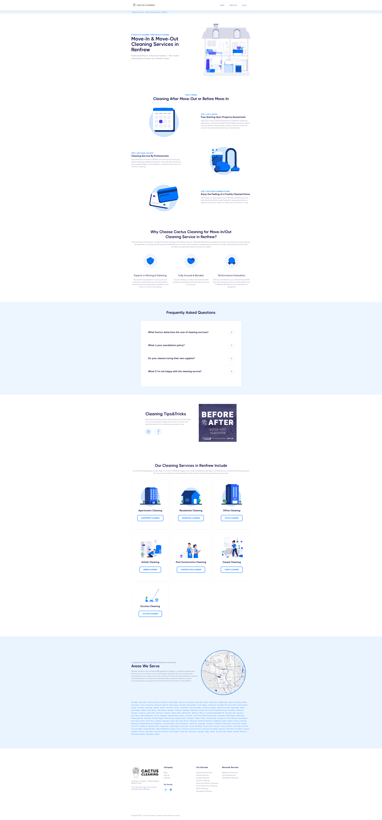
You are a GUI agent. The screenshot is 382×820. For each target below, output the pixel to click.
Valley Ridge (235, 707)
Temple (162, 707)
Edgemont (222, 729)
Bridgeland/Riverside (146, 723)
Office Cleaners (232, 518)
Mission (203, 718)
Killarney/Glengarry (147, 715)
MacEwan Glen (212, 715)
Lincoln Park (189, 715)
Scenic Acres (135, 705)
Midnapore (190, 718)
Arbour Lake (175, 721)
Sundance (140, 707)
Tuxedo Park (184, 707)
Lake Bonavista (173, 715)
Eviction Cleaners (150, 614)
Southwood (212, 705)
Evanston (246, 729)
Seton (143, 705)
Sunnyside (148, 707)
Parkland (236, 731)
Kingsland (163, 715)
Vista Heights (135, 710)
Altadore (159, 721)
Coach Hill (134, 726)
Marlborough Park (137, 718)
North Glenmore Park (138, 721)
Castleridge (201, 723)
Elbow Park (230, 729)
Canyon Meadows (182, 723)
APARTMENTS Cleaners (150, 518)
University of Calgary (209, 707)
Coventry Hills (207, 726)
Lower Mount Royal (200, 715)
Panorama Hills (221, 731)
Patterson (243, 731)
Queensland (143, 702)
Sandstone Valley (241, 702)
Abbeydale (166, 721)
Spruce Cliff (232, 705)
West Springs (161, 710)
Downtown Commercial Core (191, 729)
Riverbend (165, 702)
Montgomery (221, 718)
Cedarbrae (210, 723)
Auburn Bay (193, 721)
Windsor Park (203, 710)
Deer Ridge (237, 726)
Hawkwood (159, 713)
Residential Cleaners (191, 518)
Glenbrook (239, 710)
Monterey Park (211, 718)
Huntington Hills (230, 713)
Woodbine (232, 710)
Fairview (141, 731)
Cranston (216, 726)
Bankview (209, 721)
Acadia (157, 734)
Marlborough (240, 715)
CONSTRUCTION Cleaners (191, 570)
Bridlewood (158, 723)
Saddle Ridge (222, 702)
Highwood (195, 713)
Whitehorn (178, 710)
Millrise (197, 718)
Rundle (205, 702)
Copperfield (164, 726)
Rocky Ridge (174, 702)
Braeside (244, 721)
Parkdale (229, 731)
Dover (179, 729)
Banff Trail (201, 721)
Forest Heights (174, 731)
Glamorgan (193, 731)
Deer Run (245, 726)
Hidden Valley (176, 713)
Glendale (134, 713)
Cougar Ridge (173, 726)
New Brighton (243, 718)
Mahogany (221, 715)
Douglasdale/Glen (149, 729)
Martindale (147, 718)
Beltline (230, 721)
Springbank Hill (222, 705)
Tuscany (176, 707)
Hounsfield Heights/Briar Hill (215, 713)
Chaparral (218, 723)
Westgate (170, 710)
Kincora (156, 715)
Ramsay (150, 702)
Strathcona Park (242, 705)
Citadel (244, 723)
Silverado (182, 705)
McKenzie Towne (180, 718)
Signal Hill (165, 705)
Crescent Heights (226, 726)
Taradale (156, 707)
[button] (233, 5)
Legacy (181, 715)
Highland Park (186, 713)
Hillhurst (202, 713)
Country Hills (183, 726)
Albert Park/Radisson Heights (166, 729)
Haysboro (167, 713)
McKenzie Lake (169, 718)
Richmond (157, 702)
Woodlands (150, 734)
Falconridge (149, 731)
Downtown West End (161, 731)
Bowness (237, 721)
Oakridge (201, 731)
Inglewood (239, 713)
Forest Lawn (184, 731)
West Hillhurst (151, 710)
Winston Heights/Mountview (218, 710)
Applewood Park (153, 726)
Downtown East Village (210, 729)
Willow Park (194, 710)
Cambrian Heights (169, 723)
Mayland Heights (158, 718)
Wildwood (186, 710)
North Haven (150, 721)
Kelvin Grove (135, 715)
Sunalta (133, 707)
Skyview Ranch (192, 705)
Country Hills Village (195, 726)
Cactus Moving (143, 789)
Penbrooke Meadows (138, 734)
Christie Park (236, 723)
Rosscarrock (191, 702)
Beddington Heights (220, 721)
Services (233, 5)
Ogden (207, 731)
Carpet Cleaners (232, 570)
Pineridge (134, 702)
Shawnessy (149, 705)
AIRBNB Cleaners (150, 570)
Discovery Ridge (136, 729)
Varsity (242, 707)
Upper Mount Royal (223, 707)
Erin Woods (238, 729)
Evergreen (134, 731)
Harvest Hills (151, 713)
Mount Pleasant (232, 718)
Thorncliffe (169, 707)
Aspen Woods (184, 721)
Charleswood (226, 723)
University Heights (195, 707)
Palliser (212, 731)
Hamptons (142, 713)
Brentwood (135, 723)
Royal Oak (199, 702)
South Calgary (202, 705)
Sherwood (157, 705)
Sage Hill (231, 702)
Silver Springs (174, 705)
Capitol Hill (192, 723)
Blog (244, 5)
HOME (222, 5)
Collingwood (143, 726)
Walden (143, 710)
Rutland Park (213, 702)
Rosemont (182, 702)
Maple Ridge (230, 715)
